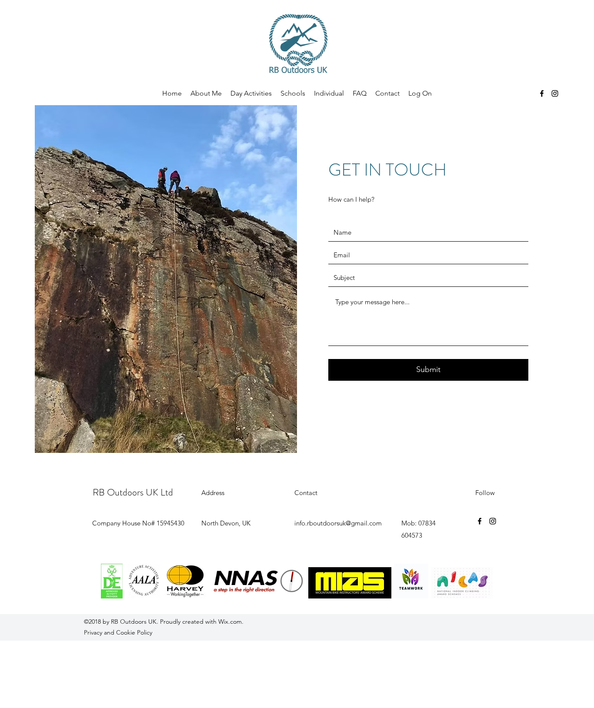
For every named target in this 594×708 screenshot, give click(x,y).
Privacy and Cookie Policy (118, 632)
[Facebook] (541, 93)
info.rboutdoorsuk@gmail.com (338, 523)
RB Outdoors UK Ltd (133, 492)
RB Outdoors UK (134, 621)
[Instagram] (555, 93)
